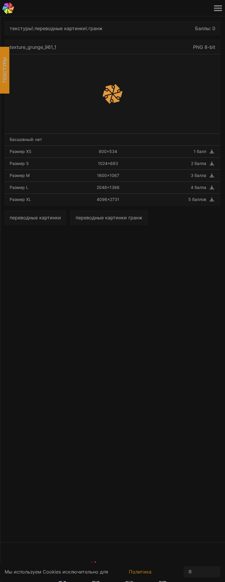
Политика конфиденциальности (154, 575)
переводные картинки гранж (109, 218)
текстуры (21, 28)
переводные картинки (60, 28)
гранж (95, 28)
